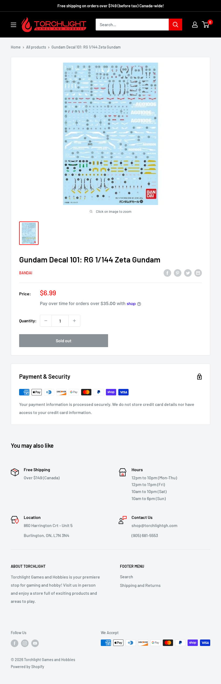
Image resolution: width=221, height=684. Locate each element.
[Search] (175, 24)
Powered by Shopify (27, 666)
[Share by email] (198, 272)
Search (126, 576)
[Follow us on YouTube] (35, 643)
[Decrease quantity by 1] (45, 320)
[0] (205, 24)
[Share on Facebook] (167, 272)
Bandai (25, 273)
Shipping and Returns (140, 585)
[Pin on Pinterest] (177, 272)
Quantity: (28, 320)
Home (16, 47)
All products (36, 47)
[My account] (195, 25)
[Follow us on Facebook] (14, 643)
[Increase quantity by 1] (74, 320)
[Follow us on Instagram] (25, 643)
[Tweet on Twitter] (188, 272)
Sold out (63, 340)
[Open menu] (13, 25)
